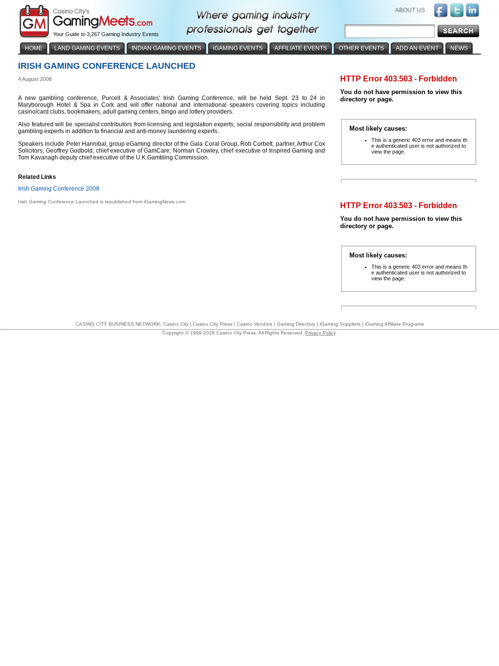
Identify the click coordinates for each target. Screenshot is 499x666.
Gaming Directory (296, 324)
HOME (33, 48)
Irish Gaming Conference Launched (58, 201)
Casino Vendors (254, 324)
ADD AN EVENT (417, 48)
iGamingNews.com (164, 201)
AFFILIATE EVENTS (300, 48)
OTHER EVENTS (361, 48)
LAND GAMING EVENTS (87, 48)
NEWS (459, 48)
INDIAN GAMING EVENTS (166, 48)
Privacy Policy (320, 332)
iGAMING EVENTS (238, 48)
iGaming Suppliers (340, 324)
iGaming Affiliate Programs (394, 324)
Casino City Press (212, 324)
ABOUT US (410, 10)
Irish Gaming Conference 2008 (58, 188)
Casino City (176, 324)
